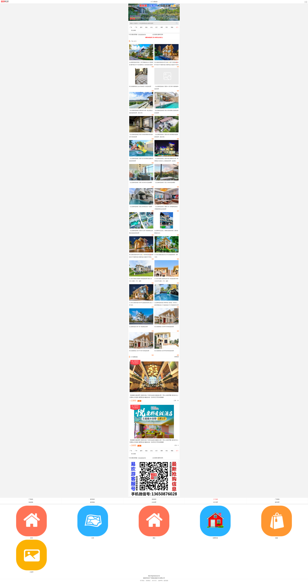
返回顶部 (166, 580)
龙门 (156, 27)
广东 (131, 27)
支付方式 (154, 580)
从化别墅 (154, 502)
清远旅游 (154, 499)
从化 (151, 27)
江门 (177, 27)
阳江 (167, 27)
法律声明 (160, 580)
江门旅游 (215, 499)
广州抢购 (277, 499)
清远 (146, 27)
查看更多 (176, 356)
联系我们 (148, 580)
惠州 (141, 27)
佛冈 (162, 27)
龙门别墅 (215, 502)
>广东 (131, 41)
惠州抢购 (92, 502)
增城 (172, 27)
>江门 (135, 41)
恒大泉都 (133, 30)
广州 (136, 27)
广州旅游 (31, 499)
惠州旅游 (92, 499)
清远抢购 (31, 502)
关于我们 (142, 580)
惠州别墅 (277, 502)
